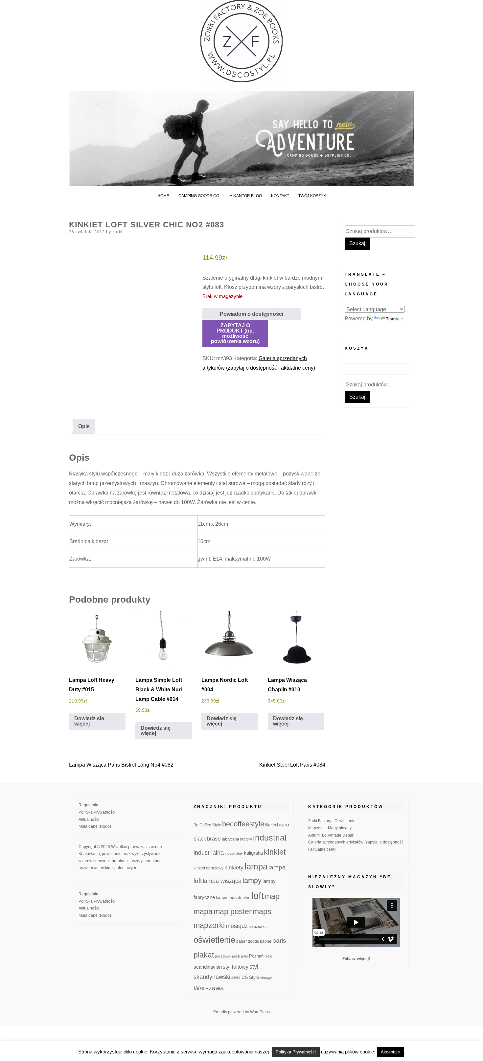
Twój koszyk (312, 196)
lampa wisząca (222, 881)
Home (163, 196)
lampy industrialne (233, 897)
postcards (240, 956)
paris (279, 940)
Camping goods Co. (199, 196)
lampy (252, 880)
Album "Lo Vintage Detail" (331, 835)
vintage (266, 978)
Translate (394, 319)
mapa (203, 911)
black (200, 839)
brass (214, 839)
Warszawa (209, 988)
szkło (236, 977)
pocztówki (223, 956)
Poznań (256, 956)
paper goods (247, 941)
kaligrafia (253, 853)
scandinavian (208, 967)
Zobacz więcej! (356, 959)
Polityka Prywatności (97, 812)
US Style (250, 977)
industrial (270, 837)
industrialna (209, 852)
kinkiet (275, 852)
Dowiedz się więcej (89, 721)
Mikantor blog (245, 196)
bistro (283, 824)
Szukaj (357, 243)
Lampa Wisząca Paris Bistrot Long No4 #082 (121, 765)
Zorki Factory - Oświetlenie (332, 821)
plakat (204, 955)
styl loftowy (235, 967)
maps (262, 911)
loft (257, 895)
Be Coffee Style (207, 825)
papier (265, 941)
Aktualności (89, 819)
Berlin (270, 825)
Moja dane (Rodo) (95, 826)
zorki (117, 232)
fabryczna (230, 839)
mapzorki (209, 925)
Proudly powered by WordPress (241, 1012)
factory (246, 839)
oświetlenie (214, 940)
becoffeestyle (243, 824)
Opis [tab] (84, 426)
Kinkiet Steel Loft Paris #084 (292, 765)
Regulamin (88, 805)
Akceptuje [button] (390, 1051)
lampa (255, 866)
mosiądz (237, 926)
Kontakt (280, 196)
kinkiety (233, 868)
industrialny (234, 853)
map (272, 896)
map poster (233, 911)
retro (268, 956)
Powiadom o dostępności (251, 314)
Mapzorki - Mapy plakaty (330, 828)
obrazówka (257, 927)
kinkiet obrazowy (208, 868)
